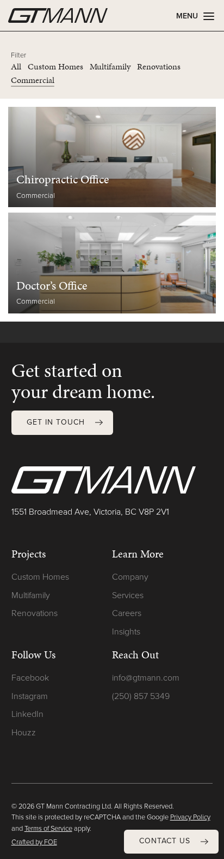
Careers (126, 613)
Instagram (29, 696)
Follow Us (33, 654)
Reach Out (135, 654)
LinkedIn (27, 714)
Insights (126, 631)
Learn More (138, 553)
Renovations (34, 613)
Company (130, 576)
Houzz (23, 732)
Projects (28, 553)
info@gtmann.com (145, 677)
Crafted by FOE (34, 842)
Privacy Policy (190, 817)
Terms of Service (48, 828)
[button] (171, 842)
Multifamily (30, 595)
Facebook (30, 677)
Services (128, 595)
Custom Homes (40, 576)
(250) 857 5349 (141, 696)
